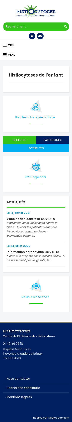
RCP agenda (35, 177)
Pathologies (53, 140)
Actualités (36, 148)
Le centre (19, 140)
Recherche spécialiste (35, 117)
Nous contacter (35, 297)
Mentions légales (19, 397)
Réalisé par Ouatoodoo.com (51, 417)
